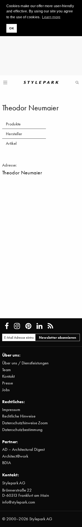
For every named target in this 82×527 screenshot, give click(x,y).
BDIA (6, 462)
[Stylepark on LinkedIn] (39, 326)
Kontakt (8, 376)
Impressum (11, 409)
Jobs (6, 389)
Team (6, 369)
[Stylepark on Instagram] (17, 326)
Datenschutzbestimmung (22, 429)
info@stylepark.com (18, 502)
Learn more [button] (51, 17)
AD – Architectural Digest (23, 449)
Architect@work (15, 456)
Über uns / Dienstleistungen (25, 362)
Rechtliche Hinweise (18, 416)
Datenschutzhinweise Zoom (25, 422)
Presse (7, 383)
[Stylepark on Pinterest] (28, 326)
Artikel (11, 143)
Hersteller (14, 133)
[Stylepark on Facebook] (6, 326)
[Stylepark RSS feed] (50, 326)
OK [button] (11, 28)
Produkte (13, 123)
